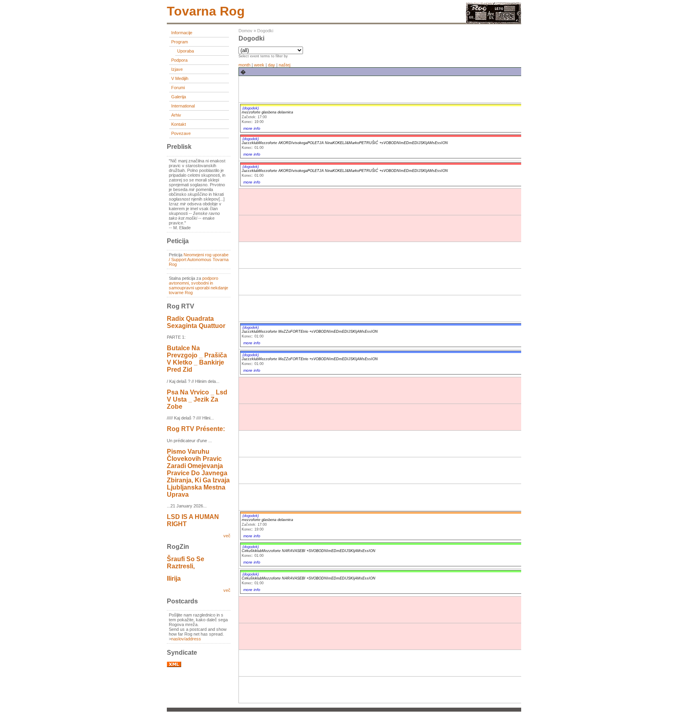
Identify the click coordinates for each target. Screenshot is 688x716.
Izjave (177, 69)
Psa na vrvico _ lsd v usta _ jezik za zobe (197, 399)
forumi (178, 87)
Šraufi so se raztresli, (185, 563)
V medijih (179, 78)
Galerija (178, 96)
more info (251, 128)
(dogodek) (250, 108)
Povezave (181, 133)
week (259, 64)
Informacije (181, 32)
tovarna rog (206, 11)
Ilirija (174, 578)
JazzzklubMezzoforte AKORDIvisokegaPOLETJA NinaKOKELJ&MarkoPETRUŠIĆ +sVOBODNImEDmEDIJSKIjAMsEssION (345, 143)
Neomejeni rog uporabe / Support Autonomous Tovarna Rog (199, 259)
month (244, 64)
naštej (284, 64)
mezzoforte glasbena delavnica (267, 112)
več (227, 535)
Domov (245, 30)
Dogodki (265, 30)
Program (179, 41)
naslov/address (186, 638)
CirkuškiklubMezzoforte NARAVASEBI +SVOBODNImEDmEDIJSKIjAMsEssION (308, 551)
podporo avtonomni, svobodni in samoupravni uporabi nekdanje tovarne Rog (198, 285)
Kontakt (178, 124)
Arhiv (176, 115)
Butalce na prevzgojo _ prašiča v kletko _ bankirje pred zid (197, 359)
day (271, 64)
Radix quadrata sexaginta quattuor (196, 322)
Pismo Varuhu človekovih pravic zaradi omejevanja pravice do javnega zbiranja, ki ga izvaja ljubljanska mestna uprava (198, 473)
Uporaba (185, 51)
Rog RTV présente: (196, 428)
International (183, 105)
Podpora (179, 60)
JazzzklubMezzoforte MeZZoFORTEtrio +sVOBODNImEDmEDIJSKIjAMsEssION (310, 332)
